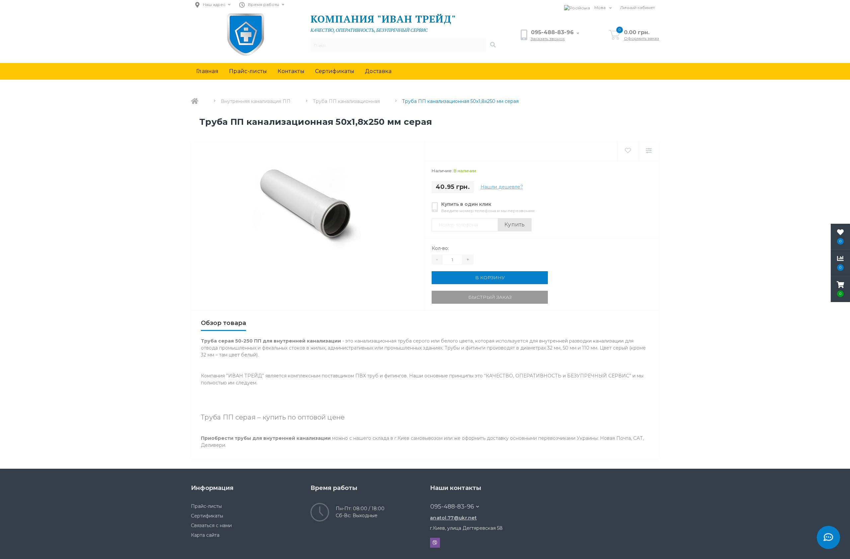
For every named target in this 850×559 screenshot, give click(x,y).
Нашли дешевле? (501, 187)
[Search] (493, 45)
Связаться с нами (211, 525)
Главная (207, 71)
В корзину (490, 277)
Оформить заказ (641, 38)
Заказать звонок (548, 38)
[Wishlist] (627, 151)
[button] (840, 289)
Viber (435, 543)
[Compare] (648, 151)
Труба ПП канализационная (346, 101)
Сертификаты (334, 71)
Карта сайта (205, 535)
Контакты (291, 71)
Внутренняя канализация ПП (256, 101)
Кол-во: (440, 248)
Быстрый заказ (490, 297)
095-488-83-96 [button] (452, 506)
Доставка (378, 71)
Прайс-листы (248, 71)
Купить (514, 224)
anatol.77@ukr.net (453, 518)
